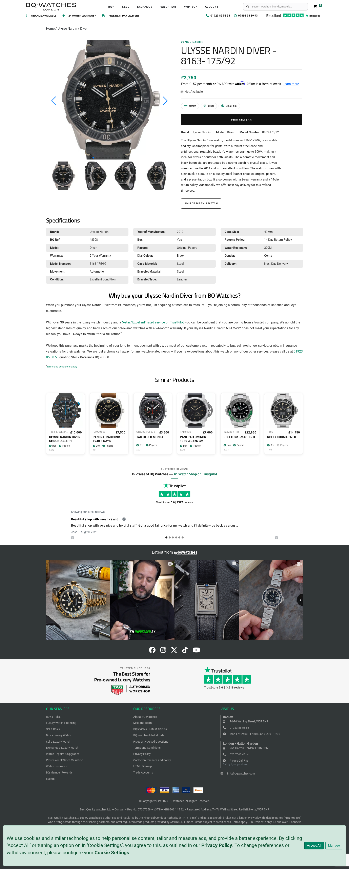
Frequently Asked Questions (150, 741)
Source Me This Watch (201, 203)
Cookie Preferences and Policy (152, 760)
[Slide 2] (173, 537)
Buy (111, 7)
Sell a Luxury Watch (58, 741)
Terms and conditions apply (62, 366)
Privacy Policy (216, 845)
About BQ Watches (145, 716)
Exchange (144, 7)
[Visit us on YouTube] (196, 651)
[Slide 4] (179, 537)
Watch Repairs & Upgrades (62, 754)
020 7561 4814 (239, 754)
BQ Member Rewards (59, 772)
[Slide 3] (176, 537)
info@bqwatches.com (241, 773)
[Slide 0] (166, 537)
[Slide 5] (183, 537)
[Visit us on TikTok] (185, 651)
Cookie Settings (112, 852)
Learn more (291, 84)
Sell (125, 7)
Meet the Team (142, 722)
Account (211, 7)
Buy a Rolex (53, 716)
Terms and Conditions (147, 747)
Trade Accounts (143, 772)
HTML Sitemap (142, 766)
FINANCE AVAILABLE (43, 16)
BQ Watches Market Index (149, 735)
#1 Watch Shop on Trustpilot (195, 474)
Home (50, 28)
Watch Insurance (56, 766)
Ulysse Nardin (67, 28)
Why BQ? (190, 7)
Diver (83, 28)
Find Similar (241, 119)
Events (50, 778)
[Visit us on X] (174, 651)
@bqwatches (185, 552)
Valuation (168, 7)
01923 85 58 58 (239, 727)
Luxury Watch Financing (61, 722)
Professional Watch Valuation (64, 760)
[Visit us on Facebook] (152, 651)
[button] (93, 157)
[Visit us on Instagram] (163, 651)
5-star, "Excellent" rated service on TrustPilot (153, 322)
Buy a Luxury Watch (58, 735)
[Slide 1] (170, 537)
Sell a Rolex (53, 729)
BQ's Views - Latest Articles (150, 729)
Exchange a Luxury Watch (62, 747)
